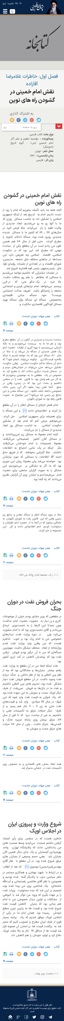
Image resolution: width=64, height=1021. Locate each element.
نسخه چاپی (12, 323)
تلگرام (38, 120)
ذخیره (6, 323)
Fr (21, 3)
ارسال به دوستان (12, 120)
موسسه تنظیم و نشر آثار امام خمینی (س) (28, 1008)
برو (5, 127)
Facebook (18, 120)
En (16, 3)
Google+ (32, 120)
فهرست (58, 126)
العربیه (11, 3)
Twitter (25, 120)
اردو (4, 3)
